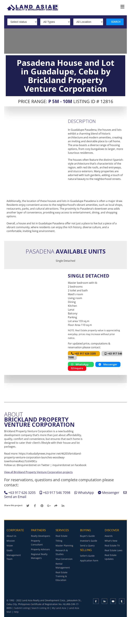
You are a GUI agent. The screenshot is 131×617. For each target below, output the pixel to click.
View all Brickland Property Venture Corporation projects (38, 472)
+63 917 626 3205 (85, 353)
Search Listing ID (40, 607)
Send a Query (87, 545)
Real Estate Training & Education (61, 576)
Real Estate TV (112, 545)
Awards (109, 535)
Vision (10, 545)
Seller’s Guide (87, 555)
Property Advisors (40, 549)
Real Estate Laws (113, 550)
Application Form (89, 560)
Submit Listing (22, 607)
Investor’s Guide (88, 540)
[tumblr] (121, 601)
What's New (111, 540)
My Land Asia (59, 607)
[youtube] (113, 601)
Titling (59, 540)
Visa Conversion (64, 558)
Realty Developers (40, 535)
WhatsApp (82, 364)
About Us (11, 535)
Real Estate (61, 535)
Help (16, 611)
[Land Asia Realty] (33, 9)
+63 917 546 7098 (56, 492)
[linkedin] (104, 601)
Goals (9, 550)
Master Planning (64, 545)
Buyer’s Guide (87, 535)
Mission (11, 540)
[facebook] (96, 601)
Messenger (109, 364)
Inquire (78, 368)
